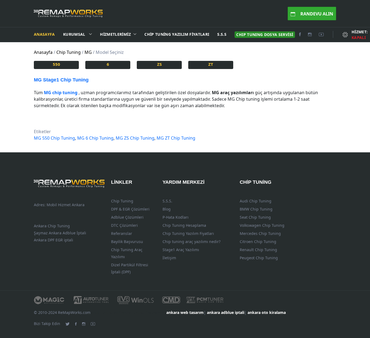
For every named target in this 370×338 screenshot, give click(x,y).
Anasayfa (44, 34)
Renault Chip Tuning (258, 249)
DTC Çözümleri (124, 225)
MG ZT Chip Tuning (176, 138)
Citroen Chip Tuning (258, 241)
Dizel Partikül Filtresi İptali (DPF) (129, 268)
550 (56, 64)
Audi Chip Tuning (255, 201)
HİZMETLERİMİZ (115, 34)
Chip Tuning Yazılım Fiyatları (176, 34)
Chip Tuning (122, 201)
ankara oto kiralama (267, 312)
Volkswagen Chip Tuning (262, 225)
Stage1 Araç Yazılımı (181, 249)
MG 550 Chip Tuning (54, 138)
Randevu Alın (316, 14)
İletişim (169, 257)
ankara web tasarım (185, 312)
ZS (159, 64)
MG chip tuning (60, 93)
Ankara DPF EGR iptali (53, 239)
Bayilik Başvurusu (127, 241)
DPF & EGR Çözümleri (130, 209)
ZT (210, 64)
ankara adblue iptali (225, 312)
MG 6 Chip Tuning (95, 138)
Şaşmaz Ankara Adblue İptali (60, 232)
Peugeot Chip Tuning (259, 257)
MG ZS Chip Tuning (135, 138)
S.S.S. (167, 201)
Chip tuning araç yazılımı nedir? (191, 241)
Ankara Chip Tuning (52, 225)
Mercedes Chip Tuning (260, 233)
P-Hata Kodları (176, 217)
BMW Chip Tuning (256, 209)
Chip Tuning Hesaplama (184, 225)
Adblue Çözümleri (127, 217)
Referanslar (121, 233)
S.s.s (221, 34)
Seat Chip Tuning (255, 217)
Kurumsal (74, 34)
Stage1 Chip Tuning (61, 80)
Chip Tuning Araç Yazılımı (126, 253)
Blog (167, 209)
